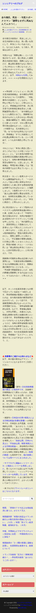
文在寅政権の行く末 (25, 30)
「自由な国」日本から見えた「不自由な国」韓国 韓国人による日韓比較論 (17, 443)
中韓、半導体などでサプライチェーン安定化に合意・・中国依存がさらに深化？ (17, 534)
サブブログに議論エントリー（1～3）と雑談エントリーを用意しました (18, 466)
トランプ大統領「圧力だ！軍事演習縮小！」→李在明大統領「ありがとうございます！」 (17, 557)
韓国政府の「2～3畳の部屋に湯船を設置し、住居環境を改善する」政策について (17, 546)
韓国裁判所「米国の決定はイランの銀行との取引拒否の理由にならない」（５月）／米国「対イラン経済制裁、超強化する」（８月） (17, 520)
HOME (5, 9)
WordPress (22, 608)
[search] (32, 499)
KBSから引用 (21, 75)
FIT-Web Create (26, 605)
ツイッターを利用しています (14, 474)
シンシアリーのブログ (12, 3)
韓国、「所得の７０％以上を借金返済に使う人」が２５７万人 (17, 509)
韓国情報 (21, 32)
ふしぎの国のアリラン (18, 9)
